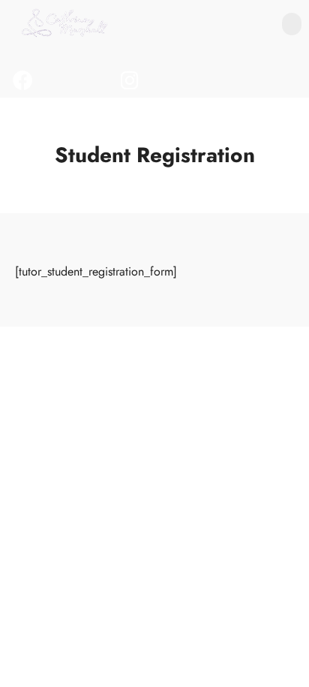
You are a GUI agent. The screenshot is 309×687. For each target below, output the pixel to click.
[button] (292, 24)
